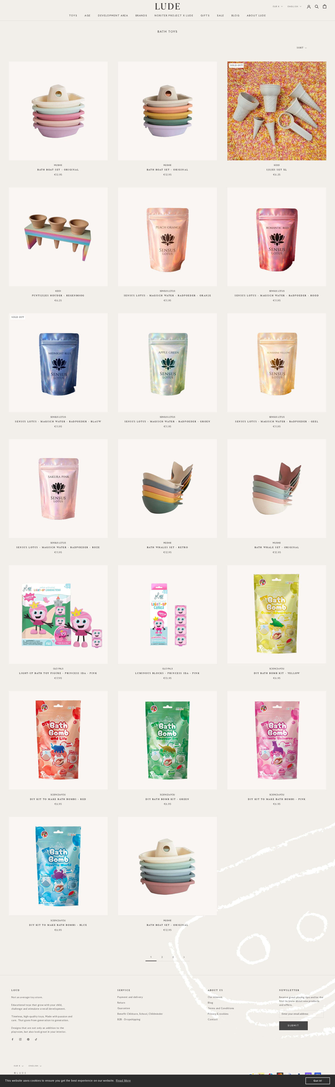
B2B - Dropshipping (128, 1020)
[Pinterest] (28, 1039)
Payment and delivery (130, 997)
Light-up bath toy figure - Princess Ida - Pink (58, 673)
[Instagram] (20, 1039)
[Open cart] (324, 6)
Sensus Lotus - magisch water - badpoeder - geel (276, 421)
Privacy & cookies (218, 1014)
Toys (73, 16)
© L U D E (20, 1073)
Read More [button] (123, 1080)
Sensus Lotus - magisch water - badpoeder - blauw (58, 421)
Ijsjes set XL (276, 169)
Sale (220, 16)
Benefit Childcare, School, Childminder (140, 1014)
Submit (293, 1026)
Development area (113, 16)
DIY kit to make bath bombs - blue (58, 925)
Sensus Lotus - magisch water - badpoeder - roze (58, 547)
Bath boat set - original (58, 169)
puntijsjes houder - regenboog (58, 295)
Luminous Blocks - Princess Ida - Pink (167, 673)
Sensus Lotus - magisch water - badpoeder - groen (168, 421)
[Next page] (184, 957)
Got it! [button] (318, 1080)
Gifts (205, 16)
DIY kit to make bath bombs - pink (277, 799)
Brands (141, 16)
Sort (300, 47)
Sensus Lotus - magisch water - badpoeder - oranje (167, 295)
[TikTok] (36, 1039)
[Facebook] (12, 1039)
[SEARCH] (317, 6)
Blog (236, 16)
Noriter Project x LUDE (174, 16)
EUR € (276, 6)
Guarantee (123, 1008)
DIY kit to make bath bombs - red (58, 799)
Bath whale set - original (277, 547)
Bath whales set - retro (167, 547)
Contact (213, 1020)
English (293, 6)
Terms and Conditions (221, 1008)
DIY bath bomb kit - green (167, 799)
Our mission (215, 997)
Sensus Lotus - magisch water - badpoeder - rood (277, 295)
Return (121, 1003)
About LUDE (256, 16)
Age (88, 16)
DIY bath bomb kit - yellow (277, 673)
